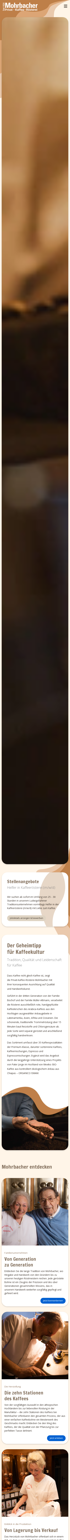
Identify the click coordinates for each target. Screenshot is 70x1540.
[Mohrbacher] (20, 7)
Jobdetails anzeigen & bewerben (26, 918)
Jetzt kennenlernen (53, 1300)
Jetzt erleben (56, 1438)
